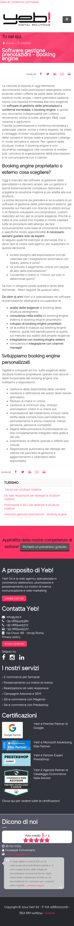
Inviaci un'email (14, 643)
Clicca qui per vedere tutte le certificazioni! (31, 801)
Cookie (50, 913)
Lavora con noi (14, 598)
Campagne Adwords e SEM (22, 694)
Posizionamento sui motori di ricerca (28, 682)
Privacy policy (11, 637)
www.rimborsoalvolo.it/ (18, 854)
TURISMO (24, 43)
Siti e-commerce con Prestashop (26, 705)
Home (10, 43)
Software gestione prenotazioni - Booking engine (35, 514)
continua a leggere (35, 885)
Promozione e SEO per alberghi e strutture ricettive (31, 506)
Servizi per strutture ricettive (22, 489)
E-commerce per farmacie (22, 677)
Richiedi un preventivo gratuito (45, 547)
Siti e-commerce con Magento (24, 699)
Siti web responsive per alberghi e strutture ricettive (32, 497)
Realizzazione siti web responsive (26, 688)
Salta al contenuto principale (19, 2)
